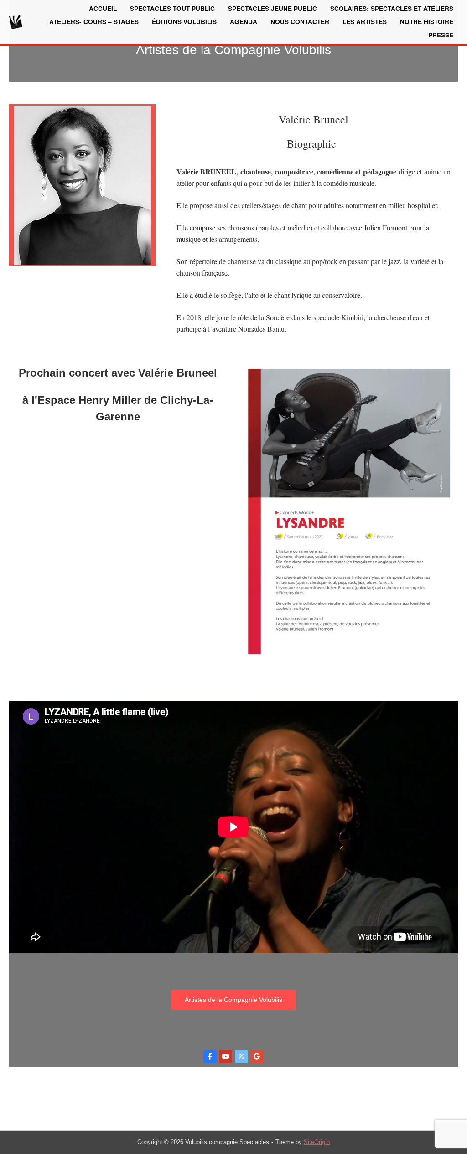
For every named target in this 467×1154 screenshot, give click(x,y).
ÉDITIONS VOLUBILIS (184, 21)
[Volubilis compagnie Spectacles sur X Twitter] (241, 1057)
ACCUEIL (103, 8)
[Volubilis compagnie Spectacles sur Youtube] (225, 1057)
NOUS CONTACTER (299, 21)
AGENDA (243, 21)
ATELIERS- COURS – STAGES (94, 21)
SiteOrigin (317, 1142)
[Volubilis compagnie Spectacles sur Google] (257, 1057)
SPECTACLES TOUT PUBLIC (172, 8)
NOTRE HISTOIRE (426, 21)
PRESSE (440, 35)
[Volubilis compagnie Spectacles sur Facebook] (210, 1057)
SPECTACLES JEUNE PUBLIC (272, 8)
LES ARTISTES (364, 21)
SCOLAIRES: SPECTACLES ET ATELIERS (391, 8)
